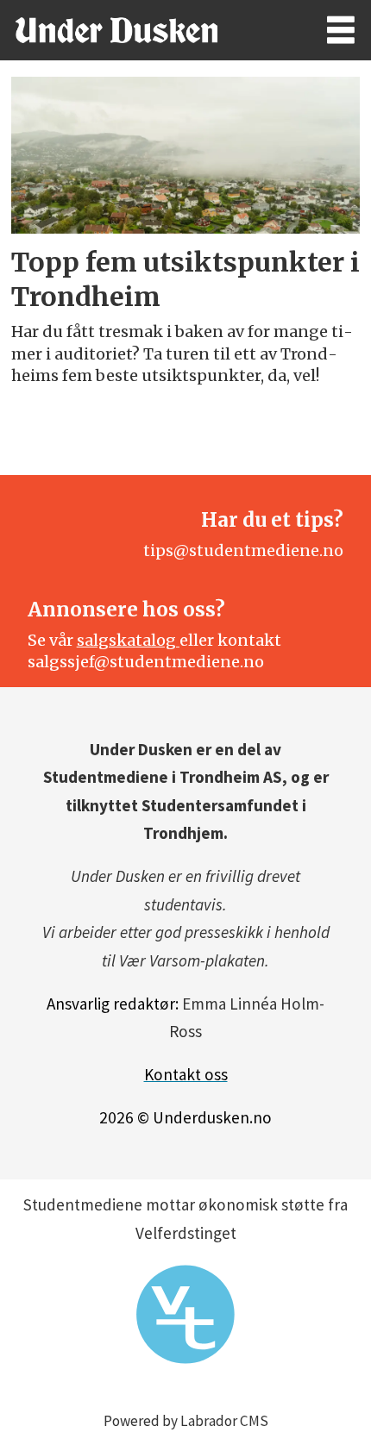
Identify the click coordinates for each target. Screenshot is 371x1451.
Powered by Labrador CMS (186, 1420)
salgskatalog (128, 640)
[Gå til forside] (147, 30)
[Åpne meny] (341, 30)
